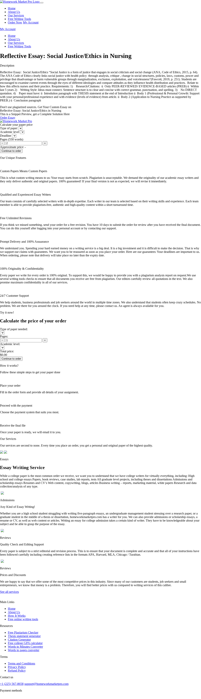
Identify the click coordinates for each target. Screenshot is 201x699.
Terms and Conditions (21, 663)
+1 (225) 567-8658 (12, 683)
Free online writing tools (23, 619)
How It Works (17, 615)
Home (12, 8)
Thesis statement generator (24, 636)
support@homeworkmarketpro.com (46, 683)
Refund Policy (17, 670)
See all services (9, 591)
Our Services (16, 15)
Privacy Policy (17, 667)
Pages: (4, 336)
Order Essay (7, 117)
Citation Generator (19, 639)
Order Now (15, 22)
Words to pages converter (23, 650)
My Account (30, 22)
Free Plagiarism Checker (23, 632)
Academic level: (10, 344)
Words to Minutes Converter (25, 646)
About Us (14, 12)
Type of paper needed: (14, 329)
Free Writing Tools (19, 19)
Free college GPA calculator (25, 643)
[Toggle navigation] (41, 2)
